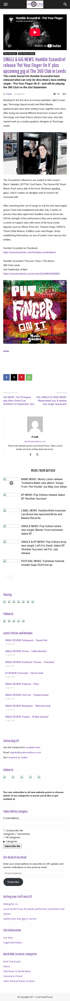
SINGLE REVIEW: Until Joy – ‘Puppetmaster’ (27, 695)
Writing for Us (10, 904)
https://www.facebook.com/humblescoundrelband (29, 252)
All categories (12, 837)
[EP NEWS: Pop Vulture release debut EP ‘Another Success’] (11, 498)
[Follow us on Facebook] (5, 622)
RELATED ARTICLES (16, 470)
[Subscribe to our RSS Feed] (15, 622)
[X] (14, 377)
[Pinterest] (21, 377)
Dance (6, 966)
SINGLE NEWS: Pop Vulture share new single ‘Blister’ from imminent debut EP (42, 529)
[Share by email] (33, 602)
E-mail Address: (11, 818)
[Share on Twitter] (10, 602)
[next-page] (10, 577)
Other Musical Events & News (19, 981)
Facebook (12, 757)
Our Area (8, 937)
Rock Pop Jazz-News (26, 53)
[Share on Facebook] (5, 602)
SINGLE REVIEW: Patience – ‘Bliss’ (22, 684)
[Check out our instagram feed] (24, 622)
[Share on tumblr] (29, 602)
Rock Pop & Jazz (10, 53)
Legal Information (12, 942)
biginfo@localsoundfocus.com (25, 752)
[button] (5, 4)
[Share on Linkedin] (24, 602)
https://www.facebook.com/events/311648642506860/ (31, 273)
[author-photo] (35, 432)
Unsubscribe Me (14, 830)
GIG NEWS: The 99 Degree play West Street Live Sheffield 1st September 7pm (18, 401)
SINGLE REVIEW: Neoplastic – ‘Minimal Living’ (28, 706)
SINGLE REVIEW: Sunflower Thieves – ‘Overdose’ (29, 662)
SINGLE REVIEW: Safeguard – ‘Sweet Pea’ (26, 640)
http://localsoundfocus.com (35, 441)
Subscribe (13, 882)
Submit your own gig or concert (19, 918)
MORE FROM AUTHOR (43, 470)
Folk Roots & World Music (17, 971)
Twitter (24, 757)
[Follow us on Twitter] (10, 622)
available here (33, 747)
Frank (9, 94)
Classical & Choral (12, 976)
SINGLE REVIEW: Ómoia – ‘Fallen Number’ (26, 651)
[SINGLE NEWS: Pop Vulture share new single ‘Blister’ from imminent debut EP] (11, 530)
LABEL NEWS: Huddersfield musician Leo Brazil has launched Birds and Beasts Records (43, 514)
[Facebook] (6, 377)
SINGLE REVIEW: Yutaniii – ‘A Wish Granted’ (27, 717)
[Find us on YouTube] (19, 622)
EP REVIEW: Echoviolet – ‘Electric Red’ (24, 673)
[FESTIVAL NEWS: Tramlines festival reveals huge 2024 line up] (11, 564)
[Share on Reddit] (15, 602)
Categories (11, 841)
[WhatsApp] (29, 377)
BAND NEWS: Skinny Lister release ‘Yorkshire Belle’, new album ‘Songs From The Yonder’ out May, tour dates (44, 482)
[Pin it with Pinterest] (19, 602)
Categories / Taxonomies (16, 833)
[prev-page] (5, 577)
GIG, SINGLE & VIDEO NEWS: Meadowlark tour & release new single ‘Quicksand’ (51, 401)
